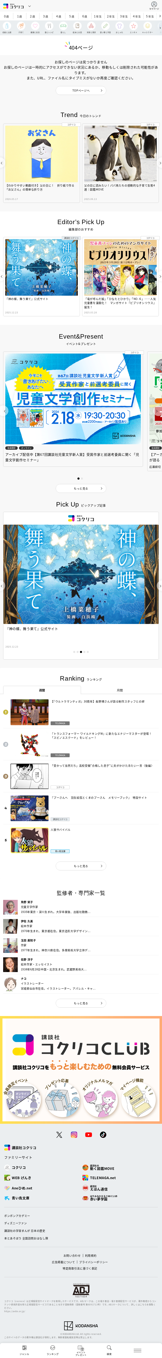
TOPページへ (81, 90)
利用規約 (91, 1255)
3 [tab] (81, 652)
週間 (42, 690)
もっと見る (81, 866)
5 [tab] (88, 652)
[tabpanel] (81, 586)
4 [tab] (84, 652)
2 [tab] (78, 652)
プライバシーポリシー (93, 1262)
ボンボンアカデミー (17, 1216)
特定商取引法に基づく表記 (80, 1268)
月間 (120, 690)
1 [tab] (74, 652)
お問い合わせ (72, 1255)
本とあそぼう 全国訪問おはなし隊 (26, 1238)
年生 (98, 16)
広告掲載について (63, 1262)
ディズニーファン (15, 1223)
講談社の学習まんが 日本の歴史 (24, 1231)
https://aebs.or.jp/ (14, 1311)
